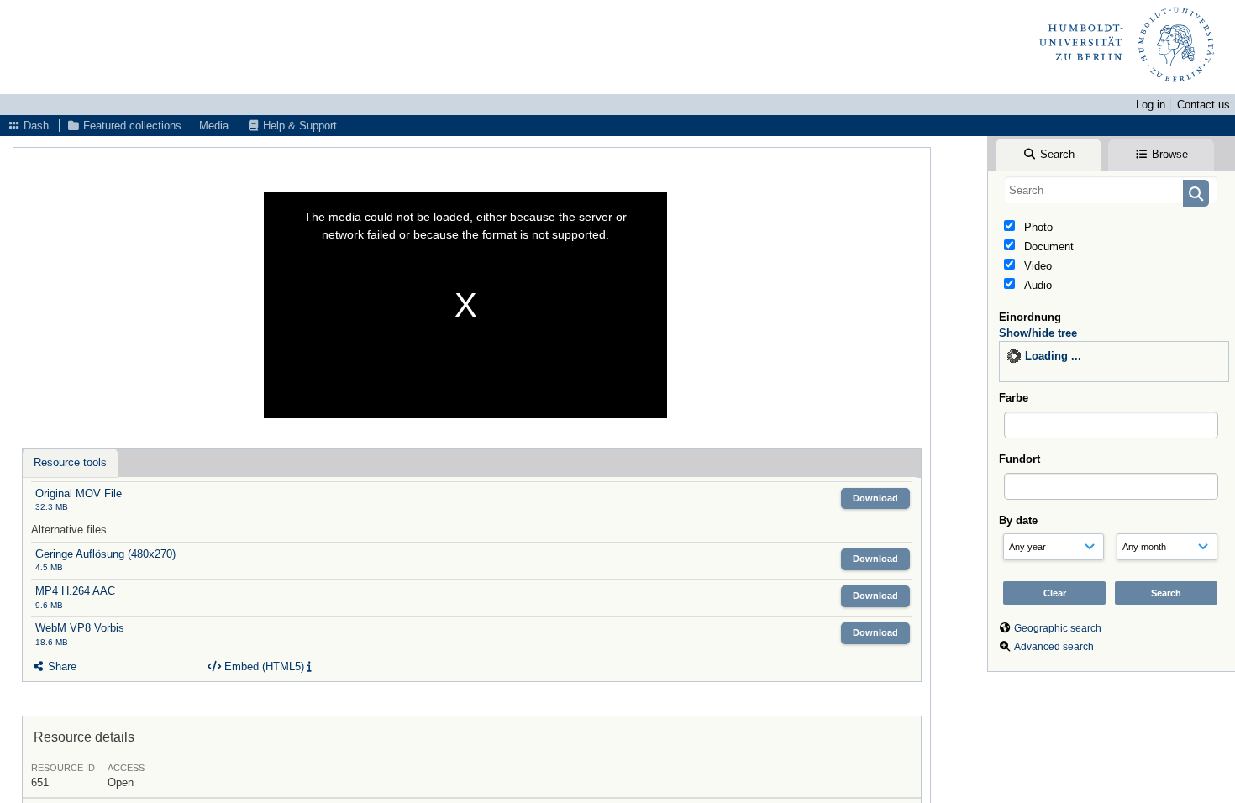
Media (214, 125)
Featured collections (130, 125)
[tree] (1114, 361)
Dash (34, 125)
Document (1047, 246)
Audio (1036, 285)
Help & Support (298, 125)
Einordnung (1030, 317)
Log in (1150, 104)
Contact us (1203, 104)
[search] (1111, 189)
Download (875, 498)
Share (60, 666)
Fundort (1019, 459)
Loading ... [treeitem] (1053, 355)
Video (1036, 266)
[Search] (1196, 193)
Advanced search (1054, 647)
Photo (1037, 227)
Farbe (1013, 397)
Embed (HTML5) (262, 666)
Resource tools (70, 462)
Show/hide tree (1038, 333)
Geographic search (1057, 628)
